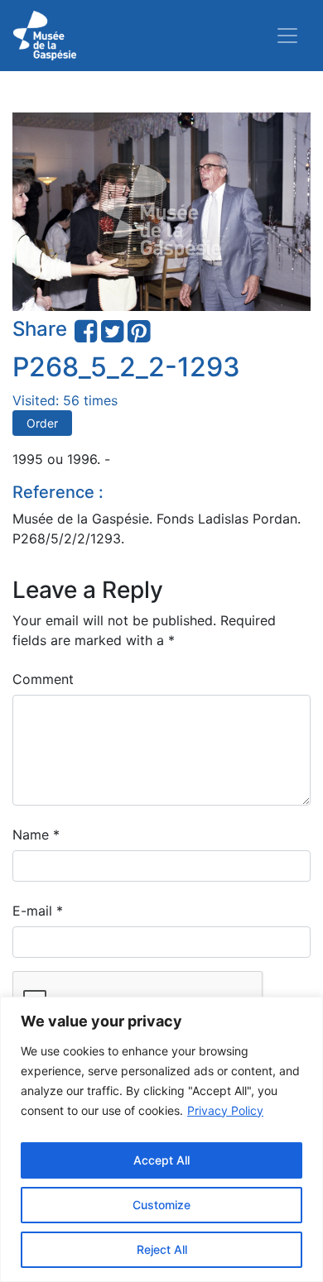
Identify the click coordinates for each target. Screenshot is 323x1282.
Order (42, 423)
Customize (161, 1205)
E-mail (37, 910)
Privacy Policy (225, 1110)
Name (36, 834)
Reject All (162, 1249)
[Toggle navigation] (287, 35)
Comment (43, 679)
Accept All (161, 1160)
